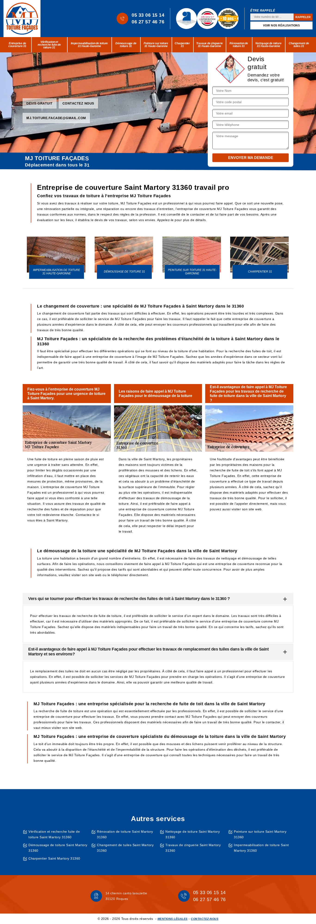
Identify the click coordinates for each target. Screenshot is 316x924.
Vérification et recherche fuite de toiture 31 (49, 44)
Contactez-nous (204, 919)
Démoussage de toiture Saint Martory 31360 (57, 847)
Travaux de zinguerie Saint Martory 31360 (193, 847)
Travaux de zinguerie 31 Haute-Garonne (209, 45)
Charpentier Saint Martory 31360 (54, 858)
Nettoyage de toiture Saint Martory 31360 (192, 834)
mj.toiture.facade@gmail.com (56, 118)
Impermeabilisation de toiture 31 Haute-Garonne (89, 45)
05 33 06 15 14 (148, 15)
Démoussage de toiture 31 (125, 45)
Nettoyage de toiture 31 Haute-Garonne (268, 45)
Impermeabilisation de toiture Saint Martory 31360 (261, 847)
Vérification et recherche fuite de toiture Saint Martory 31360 (54, 834)
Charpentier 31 (182, 45)
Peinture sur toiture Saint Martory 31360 (260, 834)
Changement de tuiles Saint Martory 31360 (125, 847)
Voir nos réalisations (281, 25)
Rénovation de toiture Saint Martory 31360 (125, 834)
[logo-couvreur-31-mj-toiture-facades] (21, 18)
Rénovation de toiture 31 (238, 45)
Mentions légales (173, 919)
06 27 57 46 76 (148, 21)
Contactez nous (78, 103)
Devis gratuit (39, 103)
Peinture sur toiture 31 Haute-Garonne (156, 45)
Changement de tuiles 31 (299, 45)
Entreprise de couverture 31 (17, 45)
